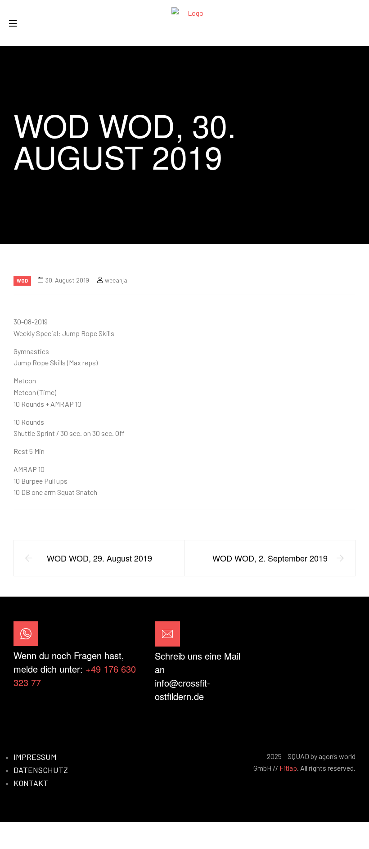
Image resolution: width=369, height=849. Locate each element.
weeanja (116, 280)
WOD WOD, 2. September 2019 (270, 558)
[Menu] (16, 23)
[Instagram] (344, 661)
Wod (22, 280)
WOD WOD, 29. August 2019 (99, 558)
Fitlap (288, 768)
